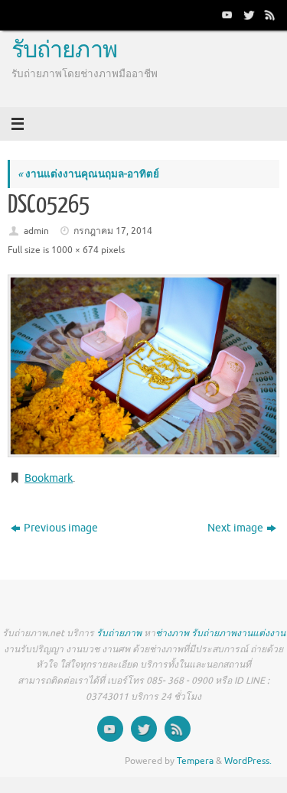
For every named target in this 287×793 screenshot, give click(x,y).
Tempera (195, 761)
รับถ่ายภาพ (64, 50)
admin (36, 231)
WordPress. (248, 761)
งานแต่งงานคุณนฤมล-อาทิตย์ (88, 173)
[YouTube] (225, 14)
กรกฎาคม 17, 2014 (112, 231)
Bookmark (48, 478)
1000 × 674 (75, 250)
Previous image (61, 528)
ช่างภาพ (172, 633)
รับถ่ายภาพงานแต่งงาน (238, 633)
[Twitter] (247, 14)
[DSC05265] (143, 366)
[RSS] (268, 14)
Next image (235, 528)
